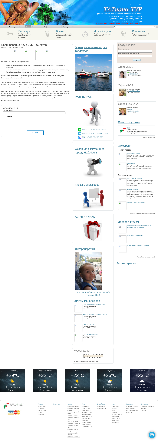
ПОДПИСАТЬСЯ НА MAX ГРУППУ (92, 137)
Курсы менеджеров (87, 184)
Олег (128, 128)
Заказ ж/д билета (16, 84)
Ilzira (130, 109)
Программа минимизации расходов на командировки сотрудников (139, 226)
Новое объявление (149, 137)
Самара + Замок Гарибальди (136, 202)
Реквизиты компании (147, 406)
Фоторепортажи (85, 249)
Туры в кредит (116, 416)
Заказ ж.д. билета (72, 415)
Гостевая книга (55, 27)
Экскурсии (124, 145)
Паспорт (114, 412)
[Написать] (140, 5)
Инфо (46, 27)
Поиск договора (101, 408)
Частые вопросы (117, 414)
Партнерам (66, 27)
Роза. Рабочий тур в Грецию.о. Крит (94, 304)
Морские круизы (87, 418)
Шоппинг (114, 408)
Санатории (138, 31)
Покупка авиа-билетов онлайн (12, 78)
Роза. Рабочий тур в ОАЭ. (91, 334)
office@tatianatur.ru (134, 91)
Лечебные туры (87, 416)
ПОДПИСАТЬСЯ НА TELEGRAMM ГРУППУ (95, 133)
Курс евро (87, 357)
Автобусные (86, 408)
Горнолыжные (86, 410)
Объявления (42, 406)
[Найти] (135, 5)
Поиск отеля (115, 406)
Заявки (21, 27)
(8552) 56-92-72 (134, 74)
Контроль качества (132, 410)
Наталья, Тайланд (88, 324)
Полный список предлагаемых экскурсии (142, 213)
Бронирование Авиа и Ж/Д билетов (138, 245)
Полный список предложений (146, 257)
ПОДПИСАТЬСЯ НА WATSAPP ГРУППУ (94, 130)
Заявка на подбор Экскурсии (72, 430)
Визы (113, 410)
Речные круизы (86, 424)
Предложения (130, 408)
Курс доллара (88, 356)
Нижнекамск (131, 163)
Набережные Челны (133, 153)
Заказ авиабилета (73, 406)
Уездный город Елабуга (134, 178)
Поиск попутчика (129, 122)
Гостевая (41, 414)
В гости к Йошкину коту (134, 189)
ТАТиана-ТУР (20, 404)
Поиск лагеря (101, 406)
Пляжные (85, 420)
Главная (4, 27)
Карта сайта (42, 410)
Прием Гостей (86, 422)
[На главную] (130, 5)
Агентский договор (132, 406)
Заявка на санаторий (73, 423)
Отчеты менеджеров (87, 300)
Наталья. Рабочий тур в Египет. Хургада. (95, 314)
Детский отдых (37, 27)
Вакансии (129, 412)
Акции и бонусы (85, 217)
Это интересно (126, 263)
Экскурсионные (87, 426)
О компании (76, 27)
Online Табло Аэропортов (115, 421)
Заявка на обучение (73, 437)
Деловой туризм (18, 47)
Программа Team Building (135, 235)
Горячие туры (83, 96)
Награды (143, 410)
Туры (27, 27)
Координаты (145, 408)
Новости (40, 412)
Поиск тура (13, 27)
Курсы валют (87, 354)
